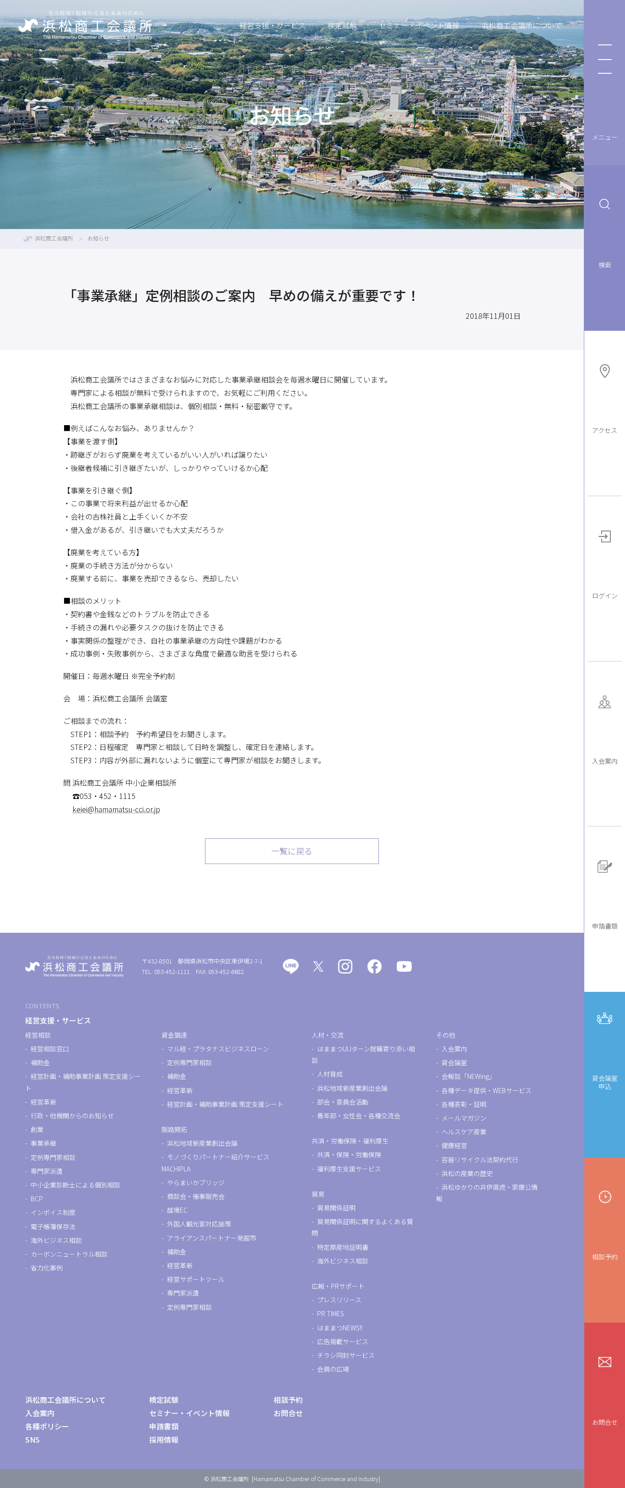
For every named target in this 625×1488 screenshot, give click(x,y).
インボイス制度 (53, 1212)
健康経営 (454, 1145)
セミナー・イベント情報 (419, 25)
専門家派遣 (47, 1171)
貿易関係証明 (336, 1207)
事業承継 (43, 1143)
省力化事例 (47, 1267)
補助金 (40, 1062)
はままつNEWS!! (339, 1327)
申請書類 (605, 925)
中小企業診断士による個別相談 (75, 1184)
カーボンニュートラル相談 (69, 1253)
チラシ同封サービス (346, 1355)
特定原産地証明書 (342, 1247)
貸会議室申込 (605, 1082)
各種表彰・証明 (464, 1104)
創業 (37, 1129)
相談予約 (605, 1256)
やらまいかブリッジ (196, 1182)
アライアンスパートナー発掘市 (211, 1237)
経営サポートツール (196, 1279)
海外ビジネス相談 (56, 1240)
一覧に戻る (291, 851)
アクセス (604, 430)
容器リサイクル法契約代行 (480, 1159)
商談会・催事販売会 (196, 1196)
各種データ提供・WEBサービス (487, 1090)
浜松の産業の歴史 (467, 1173)
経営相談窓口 (50, 1048)
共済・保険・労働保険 (349, 1154)
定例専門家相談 (53, 1157)
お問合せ (605, 1422)
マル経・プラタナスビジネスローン (218, 1048)
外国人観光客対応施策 (199, 1223)
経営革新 (43, 1101)
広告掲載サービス (342, 1341)
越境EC (177, 1209)
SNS (32, 1439)
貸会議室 (454, 1062)
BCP (37, 1198)
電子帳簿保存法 (53, 1226)
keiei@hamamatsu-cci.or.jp (116, 809)
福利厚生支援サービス (349, 1168)
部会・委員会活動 (342, 1101)
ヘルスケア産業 (464, 1131)
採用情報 (163, 1439)
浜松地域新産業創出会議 (202, 1143)
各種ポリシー (47, 1426)
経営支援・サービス (273, 25)
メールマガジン (464, 1117)
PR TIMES (330, 1313)
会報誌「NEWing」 (469, 1076)
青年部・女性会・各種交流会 (358, 1115)
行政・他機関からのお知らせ (72, 1115)
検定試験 (342, 25)
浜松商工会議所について (521, 25)
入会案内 (605, 761)
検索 (604, 264)
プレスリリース (339, 1299)
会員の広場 (333, 1368)
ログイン (605, 595)
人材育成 (330, 1073)
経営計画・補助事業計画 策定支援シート (225, 1104)
